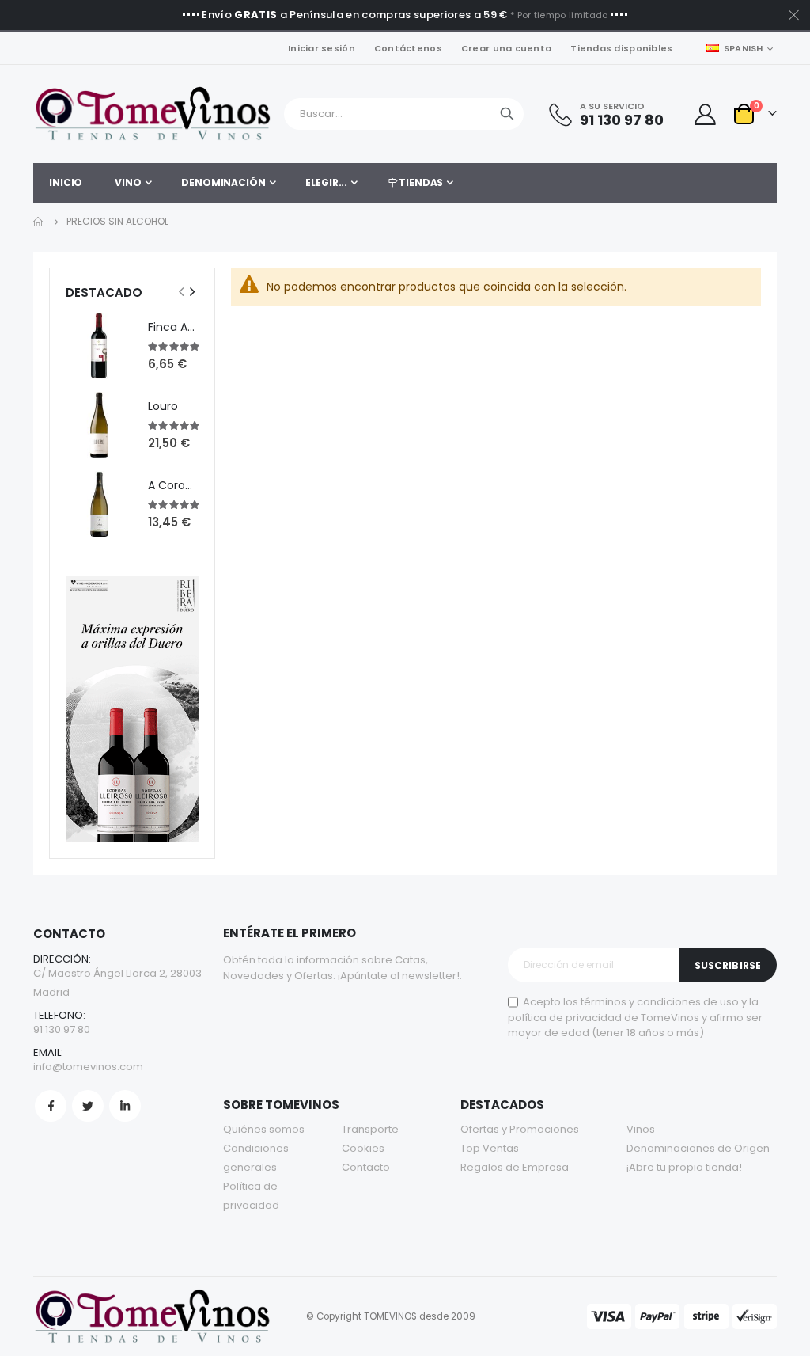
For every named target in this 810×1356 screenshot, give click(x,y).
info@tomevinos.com (88, 1066)
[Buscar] (507, 114)
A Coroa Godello (173, 485)
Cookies (363, 1148)
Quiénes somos (264, 1129)
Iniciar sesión (321, 48)
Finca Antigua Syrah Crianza (173, 327)
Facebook (50, 1106)
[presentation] (191, 292)
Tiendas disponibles (621, 48)
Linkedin (125, 1106)
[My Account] (705, 114)
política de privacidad (565, 1017)
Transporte (370, 1129)
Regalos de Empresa (514, 1167)
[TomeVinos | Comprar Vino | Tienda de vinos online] (152, 114)
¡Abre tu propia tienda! (684, 1167)
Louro (163, 406)
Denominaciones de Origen (698, 1148)
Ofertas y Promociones (519, 1129)
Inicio (38, 221)
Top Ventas (489, 1148)
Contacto (366, 1167)
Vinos (640, 1129)
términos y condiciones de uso (660, 1001)
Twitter (88, 1106)
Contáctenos (408, 48)
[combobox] (404, 114)
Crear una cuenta (506, 48)
